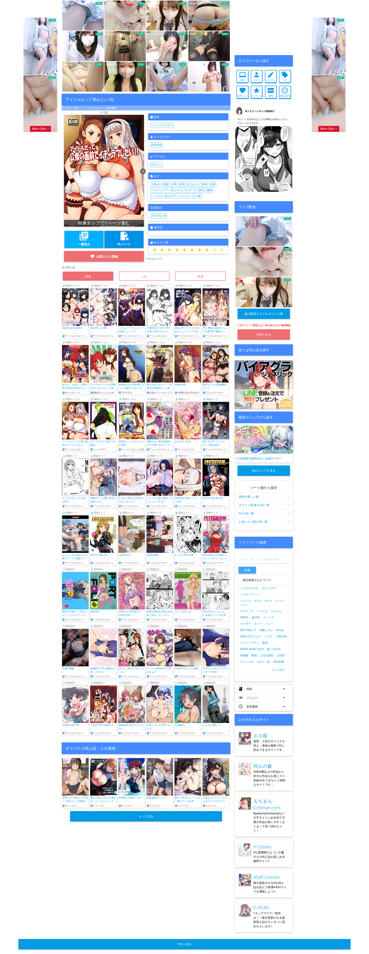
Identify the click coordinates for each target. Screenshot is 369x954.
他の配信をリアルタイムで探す (263, 315)
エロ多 (197, 196)
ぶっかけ (156, 196)
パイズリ (156, 190)
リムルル (276, 611)
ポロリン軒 (263, 661)
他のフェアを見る (264, 470)
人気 (144, 276)
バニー (269, 623)
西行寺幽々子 (248, 630)
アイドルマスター (92, 108)
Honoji (279, 630)
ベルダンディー (249, 594)
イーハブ (268, 617)
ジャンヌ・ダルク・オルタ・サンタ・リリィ (263, 602)
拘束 (204, 184)
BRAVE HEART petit (252, 649)
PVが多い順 (264, 513)
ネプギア (245, 623)
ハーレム (262, 611)
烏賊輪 (244, 655)
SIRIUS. (244, 617)
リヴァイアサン (249, 642)
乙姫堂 (280, 655)
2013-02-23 (158, 216)
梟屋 (265, 642)
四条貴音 (111, 108)
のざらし (156, 164)
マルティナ (247, 611)
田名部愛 (278, 661)
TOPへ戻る (184, 944)
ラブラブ (190, 190)
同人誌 (66, 108)
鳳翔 (254, 655)
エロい (186, 196)
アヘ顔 (169, 190)
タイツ (258, 623)
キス (179, 190)
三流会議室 (266, 655)
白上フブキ (269, 588)
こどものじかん (249, 588)
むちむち (193, 184)
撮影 (209, 190)
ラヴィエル (247, 661)
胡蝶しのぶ (266, 630)
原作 (76, 108)
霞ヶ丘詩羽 (273, 649)
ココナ (269, 636)
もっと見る (146, 816)
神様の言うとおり (251, 636)
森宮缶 (256, 617)
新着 (200, 276)
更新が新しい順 (264, 497)
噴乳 (201, 190)
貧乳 (182, 184)
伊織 (165, 184)
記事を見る (263, 334)
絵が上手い (172, 196)
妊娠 (212, 184)
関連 (88, 276)
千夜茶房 (281, 636)
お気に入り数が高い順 (264, 521)
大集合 (155, 184)
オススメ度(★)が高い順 (264, 505)
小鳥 (173, 184)
